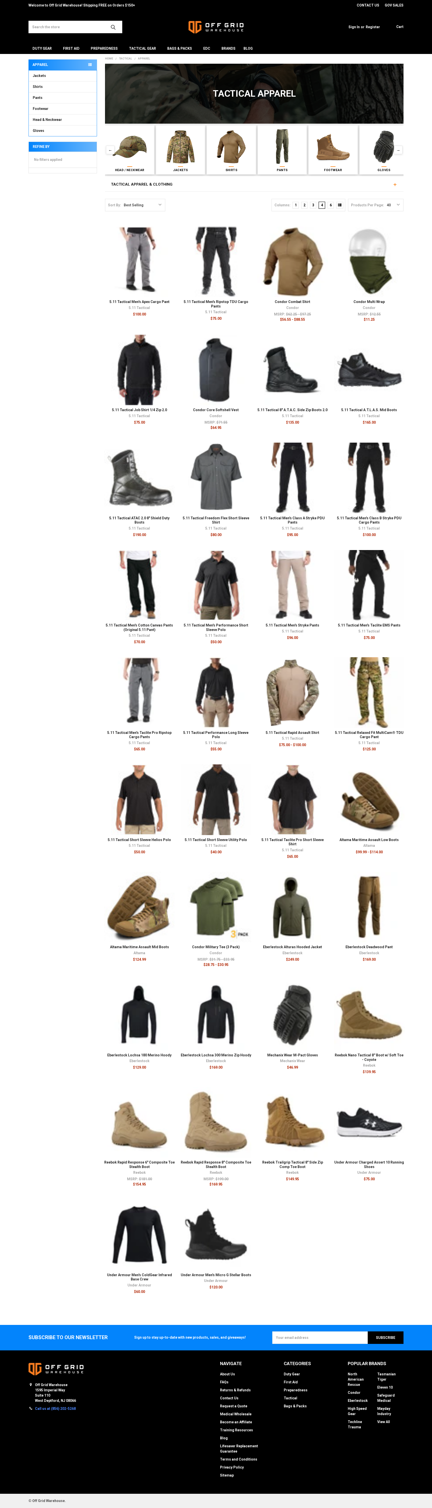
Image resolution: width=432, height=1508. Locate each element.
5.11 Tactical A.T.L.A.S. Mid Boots (369, 410)
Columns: (282, 205)
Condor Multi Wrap (369, 302)
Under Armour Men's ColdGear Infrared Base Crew (139, 1277)
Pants (37, 98)
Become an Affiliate (236, 1422)
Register (373, 27)
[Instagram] (323, 5)
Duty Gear (42, 48)
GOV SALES (394, 5)
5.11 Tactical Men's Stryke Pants (292, 625)
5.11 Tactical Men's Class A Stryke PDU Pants (292, 520)
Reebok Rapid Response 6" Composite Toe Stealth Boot (139, 1164)
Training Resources (236, 1430)
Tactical (290, 1398)
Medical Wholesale (236, 1414)
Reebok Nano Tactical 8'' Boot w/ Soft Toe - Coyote (369, 1057)
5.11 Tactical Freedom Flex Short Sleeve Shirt (216, 520)
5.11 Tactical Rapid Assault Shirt (292, 733)
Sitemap (227, 1475)
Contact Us (229, 1398)
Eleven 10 (385, 1387)
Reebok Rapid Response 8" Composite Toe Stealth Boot (216, 1164)
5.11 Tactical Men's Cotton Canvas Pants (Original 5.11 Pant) (139, 627)
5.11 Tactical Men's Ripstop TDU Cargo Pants (216, 304)
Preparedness (104, 48)
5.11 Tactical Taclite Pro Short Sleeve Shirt (293, 842)
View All (383, 1422)
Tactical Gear (142, 48)
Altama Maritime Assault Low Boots (369, 840)
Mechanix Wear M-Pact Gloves (292, 1055)
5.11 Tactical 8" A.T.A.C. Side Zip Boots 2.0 (293, 410)
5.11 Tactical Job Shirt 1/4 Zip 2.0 (139, 410)
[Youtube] (341, 5)
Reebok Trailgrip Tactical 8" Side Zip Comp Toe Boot (292, 1164)
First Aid (71, 48)
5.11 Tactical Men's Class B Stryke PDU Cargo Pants (369, 520)
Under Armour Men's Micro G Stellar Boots (216, 1275)
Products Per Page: (367, 205)
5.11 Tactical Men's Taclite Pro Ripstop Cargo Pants (139, 735)
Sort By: (114, 205)
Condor (354, 1393)
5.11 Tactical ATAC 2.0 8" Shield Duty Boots (139, 520)
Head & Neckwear (47, 120)
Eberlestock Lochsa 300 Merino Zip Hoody (216, 1055)
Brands (229, 48)
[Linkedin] (350, 5)
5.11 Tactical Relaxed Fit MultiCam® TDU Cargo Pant (369, 735)
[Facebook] (332, 5)
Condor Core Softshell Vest (216, 410)
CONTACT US (368, 5)
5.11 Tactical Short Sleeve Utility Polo (216, 840)
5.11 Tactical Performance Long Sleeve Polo (215, 735)
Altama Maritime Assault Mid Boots (139, 947)
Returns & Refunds (235, 1390)
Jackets (39, 76)
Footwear (40, 109)
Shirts (38, 87)
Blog (248, 48)
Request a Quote (233, 1406)
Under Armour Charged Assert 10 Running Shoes (369, 1164)
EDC (206, 48)
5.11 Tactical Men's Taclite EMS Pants (369, 625)
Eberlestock (358, 1401)
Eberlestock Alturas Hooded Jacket (292, 947)
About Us (227, 1374)
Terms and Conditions (238, 1459)
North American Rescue (356, 1379)
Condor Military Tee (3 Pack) (216, 947)
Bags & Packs (179, 48)
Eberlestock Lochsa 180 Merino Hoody (139, 1055)
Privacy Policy (232, 1467)
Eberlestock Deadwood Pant (369, 947)
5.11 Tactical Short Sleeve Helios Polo (139, 840)
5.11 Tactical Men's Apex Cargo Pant (140, 302)
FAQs (224, 1382)
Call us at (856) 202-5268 (55, 1409)
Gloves (38, 131)
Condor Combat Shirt (292, 302)
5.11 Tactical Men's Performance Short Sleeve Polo (216, 627)
